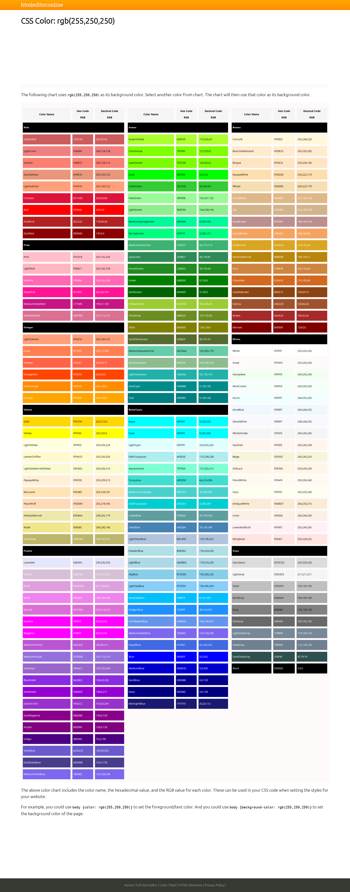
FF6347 (77, 362)
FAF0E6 (278, 515)
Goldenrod (239, 245)
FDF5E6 (278, 468)
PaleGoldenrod (33, 515)
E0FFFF (181, 445)
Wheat (236, 186)
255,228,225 (305, 539)
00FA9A (181, 221)
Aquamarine (136, 468)
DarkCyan (134, 386)
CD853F (278, 268)
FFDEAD (278, 174)
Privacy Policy (214, 885)
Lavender (29, 562)
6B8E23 (181, 315)
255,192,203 (103, 257)
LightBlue (134, 562)
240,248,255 (305, 409)
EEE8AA (77, 515)
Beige (236, 456)
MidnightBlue (137, 703)
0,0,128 (203, 691)
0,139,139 (205, 386)
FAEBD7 (278, 503)
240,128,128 (103, 151)
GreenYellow (136, 139)
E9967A (77, 174)
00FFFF (181, 421)
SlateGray (238, 645)
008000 (181, 280)
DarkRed (29, 233)
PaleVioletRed (32, 315)
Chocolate (239, 280)
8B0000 (77, 233)
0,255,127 (205, 233)
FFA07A (77, 186)
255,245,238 (305, 445)
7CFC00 (181, 162)
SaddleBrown (241, 292)
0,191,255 (205, 598)
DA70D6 (78, 609)
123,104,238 (103, 774)
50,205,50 (205, 186)
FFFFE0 (77, 445)
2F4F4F (278, 656)
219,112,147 (103, 315)
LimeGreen (135, 186)
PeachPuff (30, 503)
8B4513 (278, 292)
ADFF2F (181, 139)
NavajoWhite (240, 174)
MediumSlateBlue (34, 774)
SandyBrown (240, 233)
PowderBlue (136, 551)
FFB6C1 (77, 268)
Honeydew (239, 374)
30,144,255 (205, 609)
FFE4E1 (278, 539)
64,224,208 (205, 480)
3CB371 (181, 245)
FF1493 (77, 292)
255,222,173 (305, 174)
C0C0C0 (278, 586)
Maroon (237, 327)
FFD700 (77, 421)
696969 (278, 621)
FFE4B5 (77, 492)
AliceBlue (238, 409)
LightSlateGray (241, 633)
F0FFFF (278, 398)
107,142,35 (205, 315)
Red (26, 209)
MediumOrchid (33, 645)
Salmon (28, 162)
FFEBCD (278, 151)
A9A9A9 (278, 598)
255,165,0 (101, 398)
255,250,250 (305, 362)
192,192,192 (305, 586)
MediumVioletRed (34, 304)
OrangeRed (31, 374)
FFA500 (77, 398)
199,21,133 (102, 304)
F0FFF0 (278, 374)
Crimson (29, 198)
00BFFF (181, 598)
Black (236, 668)
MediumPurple (33, 656)
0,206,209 (205, 503)
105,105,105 (305, 621)
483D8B (78, 762)
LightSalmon (31, 186)
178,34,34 (101, 221)
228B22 (181, 268)
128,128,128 (305, 609)
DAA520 (279, 245)
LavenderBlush (242, 527)
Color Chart (168, 885)
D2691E (278, 280)
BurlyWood (239, 198)
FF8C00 (77, 386)
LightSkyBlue (136, 586)
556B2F (181, 339)
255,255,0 (101, 433)
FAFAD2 (77, 468)
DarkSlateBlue (32, 762)
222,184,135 (305, 198)
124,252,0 (205, 162)
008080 (181, 398)
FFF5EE (278, 445)
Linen (236, 515)
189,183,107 (103, 539)
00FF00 (181, 174)
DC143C (78, 198)
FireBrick (29, 221)
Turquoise (135, 480)
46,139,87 (205, 257)
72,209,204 (205, 492)
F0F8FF (278, 409)
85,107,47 (205, 339)
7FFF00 (181, 151)
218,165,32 (304, 245)
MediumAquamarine (141, 351)
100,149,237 (206, 621)
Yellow (28, 433)
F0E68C (77, 527)
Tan (235, 209)
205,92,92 (101, 139)
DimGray (238, 621)
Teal (131, 398)
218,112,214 (103, 609)
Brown (236, 315)
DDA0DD (78, 586)
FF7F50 (77, 351)
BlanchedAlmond (243, 151)
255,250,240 (305, 480)
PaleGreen (135, 198)
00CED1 (181, 503)
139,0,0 (100, 233)
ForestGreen (136, 268)
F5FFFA (278, 386)
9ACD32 (181, 304)
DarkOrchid (31, 703)
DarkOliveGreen (138, 339)
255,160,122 (103, 186)
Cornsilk (237, 139)
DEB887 (278, 198)
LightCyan (135, 445)
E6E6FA (77, 562)
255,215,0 (101, 421)
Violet (27, 598)
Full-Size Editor (147, 885)
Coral (27, 351)
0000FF (181, 656)
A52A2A (278, 315)
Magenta (29, 633)
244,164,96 (304, 233)
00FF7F (181, 233)
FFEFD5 (77, 480)
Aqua (132, 421)
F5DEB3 (278, 186)
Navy (132, 691)
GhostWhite (240, 421)
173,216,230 (206, 562)
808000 (181, 327)
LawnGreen (136, 162)
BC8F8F (278, 221)
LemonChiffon (32, 456)
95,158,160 (205, 515)
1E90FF (181, 609)
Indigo (27, 739)
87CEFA (181, 586)
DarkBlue (134, 680)
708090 (278, 645)
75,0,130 (101, 739)
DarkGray (238, 598)
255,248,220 (305, 139)
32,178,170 (205, 374)
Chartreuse (135, 151)
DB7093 (78, 315)
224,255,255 (206, 445)
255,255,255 (305, 351)
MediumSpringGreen (141, 221)
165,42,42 (303, 315)
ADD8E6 (181, 562)
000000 (278, 668)
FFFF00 (77, 433)
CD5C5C (78, 139)
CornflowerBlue (138, 621)
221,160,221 (103, 586)
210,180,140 (305, 209)
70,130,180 (205, 527)
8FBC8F (181, 362)
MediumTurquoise (140, 492)
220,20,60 (101, 198)
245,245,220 (305, 456)
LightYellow (31, 445)
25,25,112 (205, 703)
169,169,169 (305, 598)
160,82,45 (303, 304)
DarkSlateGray (241, 656)
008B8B (181, 386)
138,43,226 (102, 680)
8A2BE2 (77, 680)
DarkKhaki (30, 539)
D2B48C (279, 209)
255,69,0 (101, 374)
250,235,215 (305, 503)
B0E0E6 (181, 551)
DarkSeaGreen (137, 362)
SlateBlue (29, 750)
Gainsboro (239, 562)
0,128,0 (203, 280)
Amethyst (29, 668)
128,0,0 (302, 327)
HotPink (28, 280)
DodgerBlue (136, 609)
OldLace (237, 468)
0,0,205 (203, 668)
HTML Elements (190, 885)
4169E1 (181, 645)
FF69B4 (77, 280)
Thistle (28, 574)
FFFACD (77, 456)
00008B (181, 680)
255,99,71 (101, 362)
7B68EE (77, 774)
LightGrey (238, 574)
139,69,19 (303, 292)
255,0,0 (100, 209)
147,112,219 (103, 656)
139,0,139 (101, 715)
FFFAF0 (278, 480)
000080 (181, 691)
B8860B (278, 257)
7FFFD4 (181, 468)
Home (128, 885)
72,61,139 (101, 762)
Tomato (28, 362)
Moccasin (29, 492)
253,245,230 (305, 468)
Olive (132, 327)
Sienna (237, 304)
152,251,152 (206, 198)
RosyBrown (239, 221)
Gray (235, 609)
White (236, 351)
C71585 (77, 304)
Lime (132, 174)
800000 (278, 327)
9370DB (78, 656)
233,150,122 (103, 174)
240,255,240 (305, 374)
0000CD (181, 668)
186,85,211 (102, 645)
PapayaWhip (31, 480)
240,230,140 (103, 527)
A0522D (278, 304)
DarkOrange (31, 386)
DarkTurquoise (138, 503)
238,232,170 (103, 515)
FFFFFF (278, 351)
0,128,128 (205, 398)
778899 (278, 633)
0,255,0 (203, 174)
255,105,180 (103, 280)
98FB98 (181, 198)
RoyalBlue (135, 645)
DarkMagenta (32, 715)
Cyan (132, 433)
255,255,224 (103, 445)
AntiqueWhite (241, 503)
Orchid (28, 609)
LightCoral (30, 151)
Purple (28, 727)
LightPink (29, 268)
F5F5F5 (278, 433)
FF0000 (77, 209)
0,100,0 (203, 292)
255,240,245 (305, 527)
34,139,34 (205, 268)
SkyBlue (133, 574)
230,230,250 (103, 562)
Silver (236, 586)
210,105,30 (304, 280)
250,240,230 (305, 515)
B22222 (77, 221)
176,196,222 (206, 539)
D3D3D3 (279, 574)
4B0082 (77, 739)
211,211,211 (305, 574)
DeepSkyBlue (137, 598)
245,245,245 (305, 433)
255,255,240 (305, 492)
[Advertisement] (175, 54)
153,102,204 (103, 668)
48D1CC (181, 492)
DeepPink (29, 292)
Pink (26, 257)
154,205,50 (205, 304)
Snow (236, 362)
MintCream (239, 386)
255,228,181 (103, 492)
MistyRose (239, 539)
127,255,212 (206, 468)
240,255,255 (305, 398)
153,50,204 (102, 703)
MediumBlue (136, 668)
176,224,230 (206, 551)
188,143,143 (305, 221)
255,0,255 (101, 621)
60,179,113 (205, 245)
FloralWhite (239, 480)
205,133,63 (304, 268)
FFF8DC (278, 139)
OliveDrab (135, 315)
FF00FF (77, 621)
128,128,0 (205, 327)
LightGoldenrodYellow (37, 468)
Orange (28, 398)
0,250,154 (205, 221)
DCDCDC (279, 562)
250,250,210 (103, 468)
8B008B (77, 715)
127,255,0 (205, 151)
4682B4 (181, 527)
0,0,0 (300, 668)
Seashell (238, 445)
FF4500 (77, 374)
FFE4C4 (278, 162)
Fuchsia (28, 621)
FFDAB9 (77, 503)
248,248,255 (305, 421)
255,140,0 (101, 386)
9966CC (77, 668)
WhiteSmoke (240, 433)
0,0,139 (203, 680)
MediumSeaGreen (140, 245)
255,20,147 (102, 292)
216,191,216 (103, 574)
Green (132, 280)
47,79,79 (302, 656)
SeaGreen (135, 257)
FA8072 (77, 162)
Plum (27, 586)
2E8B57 (181, 257)
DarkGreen (135, 292)
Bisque (237, 162)
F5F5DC (278, 456)
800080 (77, 727)
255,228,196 (305, 162)
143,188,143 (206, 362)
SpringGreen (136, 233)
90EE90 (181, 209)
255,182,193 (103, 268)
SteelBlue (134, 527)
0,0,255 (203, 656)
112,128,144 (305, 645)
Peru (235, 268)
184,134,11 (304, 257)
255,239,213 (103, 480)
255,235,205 (305, 151)
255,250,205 (103, 456)
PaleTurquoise (137, 456)
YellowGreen (136, 304)
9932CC (77, 703)
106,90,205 (102, 750)
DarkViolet (30, 691)
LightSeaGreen (138, 374)
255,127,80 (102, 351)
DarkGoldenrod (242, 257)
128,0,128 (101, 727)
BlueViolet (30, 680)
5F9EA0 (181, 515)
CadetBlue (135, 515)
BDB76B (78, 539)
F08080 (77, 151)
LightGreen (135, 209)
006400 (181, 292)
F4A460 (278, 233)
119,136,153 (305, 633)
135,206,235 (206, 574)
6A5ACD (78, 750)
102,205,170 (206, 351)
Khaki (27, 527)
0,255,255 (205, 421)
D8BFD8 (78, 574)
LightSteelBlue (137, 539)
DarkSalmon (31, 174)
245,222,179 (305, 186)
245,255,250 (305, 386)
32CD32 (181, 186)
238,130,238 (103, 598)
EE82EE (77, 598)
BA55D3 (78, 645)
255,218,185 (103, 503)
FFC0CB (77, 257)
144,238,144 (206, 209)
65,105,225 (205, 645)
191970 (181, 703)
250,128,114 (103, 162)
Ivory (235, 492)
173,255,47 (205, 139)
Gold (26, 421)
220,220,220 (305, 562)
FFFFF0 (278, 492)
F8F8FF (278, 421)
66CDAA (181, 351)
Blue (131, 656)
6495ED (181, 621)
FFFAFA (278, 362)
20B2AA (181, 374)
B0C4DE (181, 539)
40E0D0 (181, 480)
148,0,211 (101, 691)
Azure (236, 398)
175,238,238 (206, 456)
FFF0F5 (278, 527)
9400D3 (77, 691)
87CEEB (181, 574)
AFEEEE (181, 456)
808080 (278, 609)
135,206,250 (206, 586)
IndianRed (30, 139)
